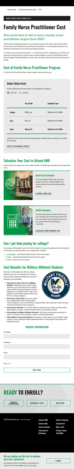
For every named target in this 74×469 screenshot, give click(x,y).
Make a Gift (60, 427)
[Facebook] (9, 425)
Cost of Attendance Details (18, 146)
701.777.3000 (25, 419)
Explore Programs (62, 420)
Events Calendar (44, 427)
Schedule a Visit (37, 403)
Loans (9, 260)
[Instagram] (5, 425)
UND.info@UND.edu (11, 419)
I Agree (62, 461)
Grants (9, 257)
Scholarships (11, 254)
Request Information (14, 403)
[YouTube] (19, 425)
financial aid (46, 248)
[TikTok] (23, 425)
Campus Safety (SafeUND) (61, 431)
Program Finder (12, 9)
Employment (60, 423)
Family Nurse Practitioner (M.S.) (27, 9)
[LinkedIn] (14, 425)
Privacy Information (30, 465)
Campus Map (43, 423)
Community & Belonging (43, 431)
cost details (30, 305)
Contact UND (43, 420)
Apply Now (60, 403)
